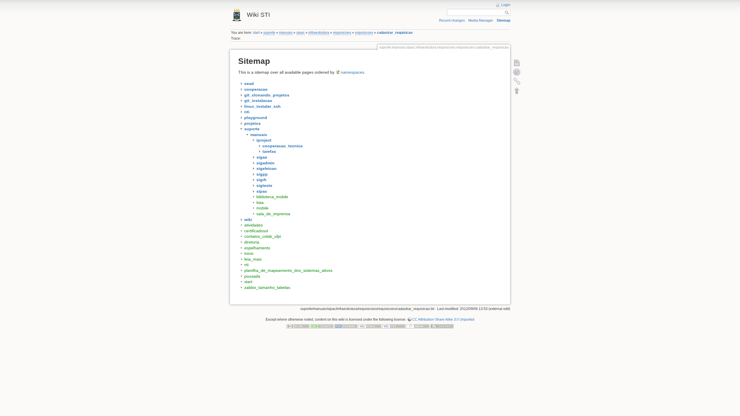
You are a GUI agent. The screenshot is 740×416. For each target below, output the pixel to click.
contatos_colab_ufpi (262, 236)
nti (246, 264)
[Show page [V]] (516, 62)
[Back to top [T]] (516, 90)
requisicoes (342, 33)
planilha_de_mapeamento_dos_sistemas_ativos (288, 270)
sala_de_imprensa (273, 213)
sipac (300, 33)
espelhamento (257, 248)
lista (260, 202)
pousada (252, 276)
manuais (286, 33)
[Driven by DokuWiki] (442, 326)
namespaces (352, 72)
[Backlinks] (516, 81)
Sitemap (503, 20)
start (256, 33)
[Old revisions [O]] (516, 72)
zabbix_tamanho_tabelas (267, 287)
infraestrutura (318, 33)
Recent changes (452, 20)
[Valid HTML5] (370, 326)
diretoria (251, 242)
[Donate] (322, 326)
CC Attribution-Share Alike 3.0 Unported (443, 319)
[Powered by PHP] (346, 326)
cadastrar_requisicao (394, 33)
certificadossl (256, 231)
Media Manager (480, 20)
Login (505, 5)
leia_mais (253, 259)
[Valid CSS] (394, 326)
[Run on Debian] (418, 326)
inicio (249, 253)
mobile (262, 208)
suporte (269, 33)
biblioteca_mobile (272, 196)
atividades (253, 225)
